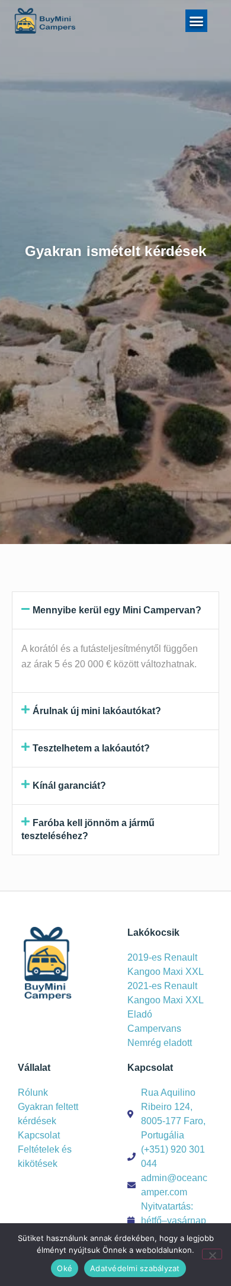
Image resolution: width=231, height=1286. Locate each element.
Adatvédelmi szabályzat (135, 1268)
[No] (212, 1254)
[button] (196, 20)
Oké (64, 1268)
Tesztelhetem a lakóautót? (91, 748)
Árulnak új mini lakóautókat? (97, 711)
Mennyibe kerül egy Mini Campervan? (117, 610)
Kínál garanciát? (69, 785)
